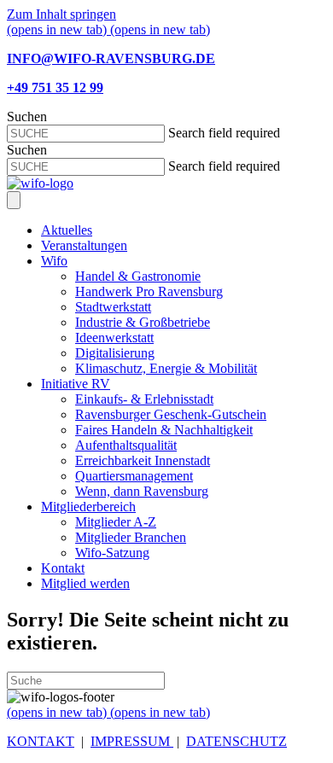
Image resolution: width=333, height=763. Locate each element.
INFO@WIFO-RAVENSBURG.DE (111, 58)
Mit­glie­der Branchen (130, 537)
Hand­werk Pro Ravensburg (149, 291)
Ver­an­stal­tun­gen (84, 245)
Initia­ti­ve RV (75, 383)
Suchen (27, 116)
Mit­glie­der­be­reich (88, 506)
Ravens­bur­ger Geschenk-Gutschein (170, 414)
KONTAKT (40, 741)
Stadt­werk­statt (113, 307)
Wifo (54, 260)
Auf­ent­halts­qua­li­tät (126, 445)
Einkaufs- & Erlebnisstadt (144, 399)
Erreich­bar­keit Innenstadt (142, 460)
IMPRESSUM (132, 741)
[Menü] (13, 200)
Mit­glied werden (85, 583)
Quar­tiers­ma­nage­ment (134, 476)
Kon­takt (63, 568)
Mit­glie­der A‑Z (115, 522)
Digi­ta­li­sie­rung (115, 353)
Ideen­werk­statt (114, 337)
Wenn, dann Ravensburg (141, 491)
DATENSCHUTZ (236, 741)
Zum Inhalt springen (61, 14)
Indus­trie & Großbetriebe (142, 322)
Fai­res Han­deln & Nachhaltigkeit (164, 429)
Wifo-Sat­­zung (112, 552)
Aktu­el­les (66, 230)
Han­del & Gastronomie (138, 276)
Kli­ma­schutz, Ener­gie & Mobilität (166, 368)
